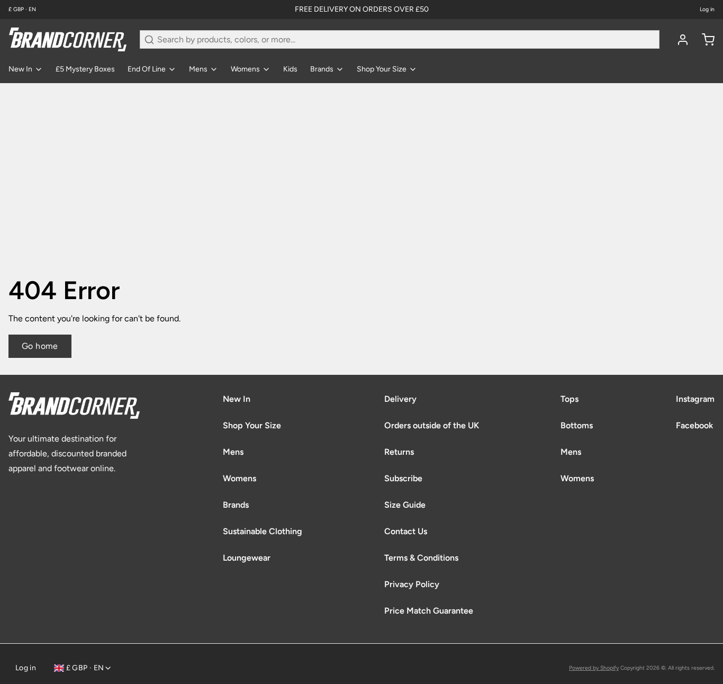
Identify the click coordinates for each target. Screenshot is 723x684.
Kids (290, 69)
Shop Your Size (381, 69)
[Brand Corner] (67, 39)
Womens (245, 69)
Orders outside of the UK (431, 425)
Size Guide (405, 505)
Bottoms (577, 425)
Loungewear (246, 558)
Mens (198, 69)
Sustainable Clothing (262, 531)
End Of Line (147, 69)
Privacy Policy (411, 584)
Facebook (694, 425)
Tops (570, 399)
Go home (40, 346)
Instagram (695, 399)
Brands (321, 69)
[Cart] (704, 39)
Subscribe (403, 478)
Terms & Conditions (421, 558)
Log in (707, 9)
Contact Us (405, 531)
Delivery (400, 399)
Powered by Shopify (594, 667)
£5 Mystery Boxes (85, 69)
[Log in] (678, 39)
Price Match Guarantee (428, 611)
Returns (399, 452)
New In (20, 69)
